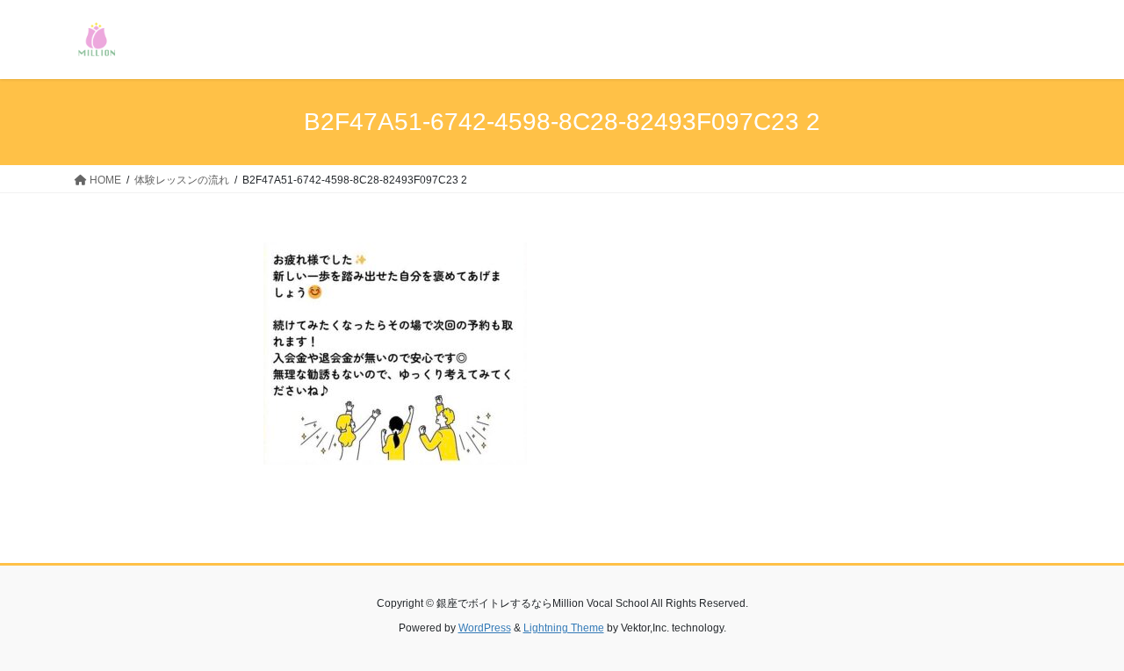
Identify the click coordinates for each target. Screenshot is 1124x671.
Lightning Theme (563, 628)
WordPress (484, 628)
